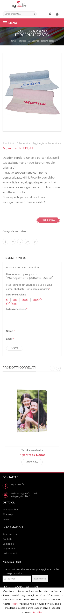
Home (13, 41)
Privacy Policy (10, 509)
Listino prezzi (10, 553)
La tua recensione (16, 309)
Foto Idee (22, 41)
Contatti (7, 539)
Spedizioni (8, 544)
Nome (10, 331)
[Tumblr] (20, 241)
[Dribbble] (35, 241)
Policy (14, 603)
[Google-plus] (27, 241)
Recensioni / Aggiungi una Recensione (39, 143)
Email (9, 338)
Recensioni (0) (15, 258)
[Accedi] (50, 14)
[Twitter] (13, 241)
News (6, 519)
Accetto (37, 612)
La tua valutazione (16, 294)
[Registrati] (58, 14)
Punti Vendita (10, 534)
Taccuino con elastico (32, 450)
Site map (8, 514)
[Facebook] (5, 241)
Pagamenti (9, 548)
